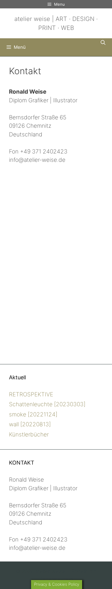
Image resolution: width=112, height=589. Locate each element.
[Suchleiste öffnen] (103, 42)
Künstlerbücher (29, 434)
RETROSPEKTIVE (31, 394)
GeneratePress (56, 579)
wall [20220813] (30, 424)
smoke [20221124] (33, 414)
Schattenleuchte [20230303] (47, 404)
